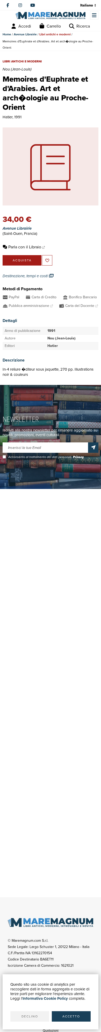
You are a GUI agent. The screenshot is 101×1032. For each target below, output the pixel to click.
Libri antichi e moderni (55, 34)
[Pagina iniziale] (50, 16)
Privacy (78, 457)
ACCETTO (71, 1016)
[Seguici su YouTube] (32, 5)
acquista (22, 260)
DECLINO (29, 1016)
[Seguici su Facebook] (8, 5)
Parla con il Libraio (24, 247)
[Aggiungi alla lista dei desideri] (47, 260)
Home (7, 34)
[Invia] (93, 447)
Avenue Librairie (25, 34)
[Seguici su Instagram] (20, 5)
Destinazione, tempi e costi (26, 276)
